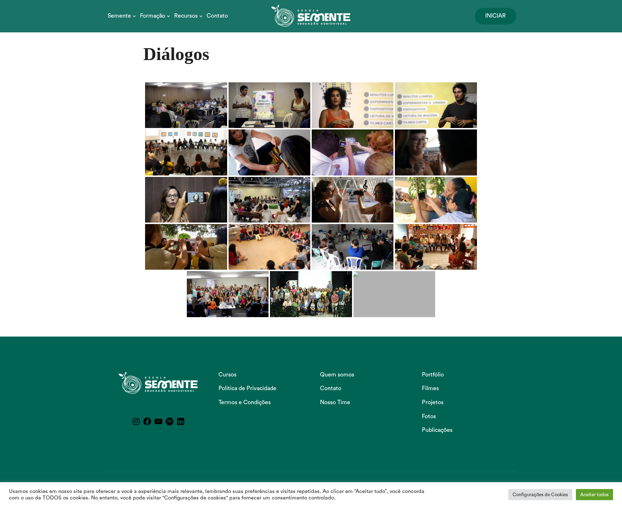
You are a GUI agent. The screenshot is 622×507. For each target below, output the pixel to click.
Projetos (432, 402)
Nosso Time (335, 402)
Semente (119, 16)
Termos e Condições (244, 402)
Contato (217, 16)
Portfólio (433, 375)
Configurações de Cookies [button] (540, 494)
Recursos (186, 16)
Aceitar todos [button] (594, 494)
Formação (152, 16)
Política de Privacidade (247, 388)
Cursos (227, 375)
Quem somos (337, 375)
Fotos (429, 416)
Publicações (437, 430)
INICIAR (495, 16)
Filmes (430, 388)
